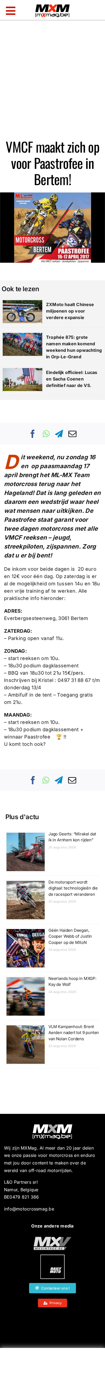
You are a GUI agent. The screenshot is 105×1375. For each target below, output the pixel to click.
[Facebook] (33, 433)
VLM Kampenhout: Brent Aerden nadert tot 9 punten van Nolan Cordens (73, 1032)
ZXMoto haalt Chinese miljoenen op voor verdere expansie (70, 311)
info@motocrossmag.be (29, 1209)
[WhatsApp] (46, 433)
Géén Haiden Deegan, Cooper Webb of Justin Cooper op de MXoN (70, 936)
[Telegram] (59, 433)
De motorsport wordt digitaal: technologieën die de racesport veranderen (73, 888)
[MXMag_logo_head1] (52, 5)
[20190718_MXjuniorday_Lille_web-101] (52, 1239)
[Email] (72, 433)
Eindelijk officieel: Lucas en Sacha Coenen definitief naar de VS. (71, 379)
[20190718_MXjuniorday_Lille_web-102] (52, 1256)
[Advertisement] (52, 1363)
